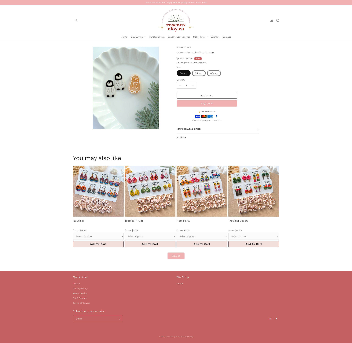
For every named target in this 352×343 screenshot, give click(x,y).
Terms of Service (81, 303)
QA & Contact (80, 298)
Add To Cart (98, 244)
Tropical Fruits (134, 220)
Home (180, 283)
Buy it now (207, 103)
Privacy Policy (80, 288)
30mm (183, 73)
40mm (214, 73)
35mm (198, 73)
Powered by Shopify (185, 337)
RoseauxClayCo (171, 337)
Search (76, 283)
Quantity (181, 80)
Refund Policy (80, 293)
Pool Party (183, 220)
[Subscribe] (119, 319)
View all (176, 256)
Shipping (181, 63)
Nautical (78, 220)
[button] (76, 20)
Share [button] (183, 137)
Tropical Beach (238, 220)
